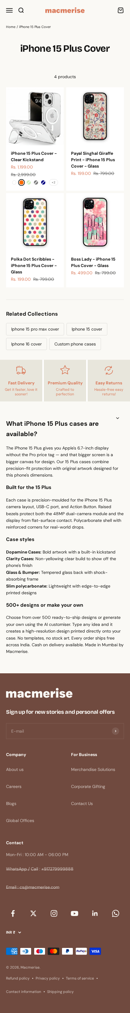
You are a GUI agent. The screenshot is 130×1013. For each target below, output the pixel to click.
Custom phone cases (75, 344)
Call (34, 869)
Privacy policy (48, 978)
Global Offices (20, 820)
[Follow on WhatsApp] (115, 913)
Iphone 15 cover (87, 329)
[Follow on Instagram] (53, 913)
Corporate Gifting (88, 786)
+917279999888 (57, 869)
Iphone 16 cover (26, 344)
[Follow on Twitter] (33, 913)
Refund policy (18, 978)
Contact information (23, 991)
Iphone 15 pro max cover (35, 329)
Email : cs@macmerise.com (32, 887)
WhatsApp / (18, 869)
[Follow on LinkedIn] (95, 913)
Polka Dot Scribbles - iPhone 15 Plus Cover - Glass (34, 265)
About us (15, 769)
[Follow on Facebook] (12, 913)
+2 (53, 182)
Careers (13, 786)
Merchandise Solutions (93, 769)
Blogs (11, 803)
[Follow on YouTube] (74, 913)
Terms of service (80, 978)
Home (10, 27)
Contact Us (82, 803)
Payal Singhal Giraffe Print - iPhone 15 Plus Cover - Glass (93, 160)
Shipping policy (60, 991)
